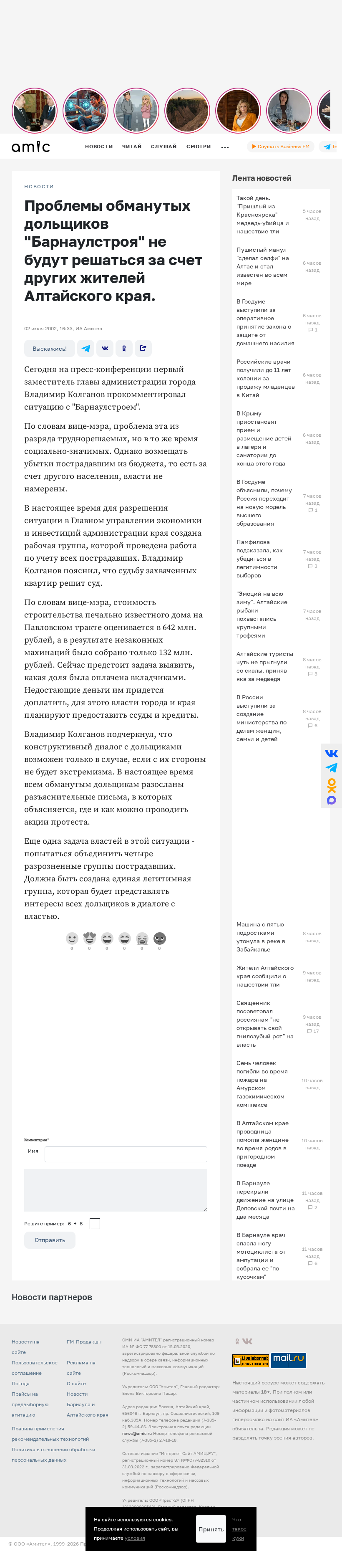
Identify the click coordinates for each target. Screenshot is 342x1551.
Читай (131, 146)
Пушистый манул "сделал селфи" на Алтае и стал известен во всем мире (262, 266)
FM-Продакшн (84, 1341)
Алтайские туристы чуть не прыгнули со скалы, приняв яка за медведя (264, 666)
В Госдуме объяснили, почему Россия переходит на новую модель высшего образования (264, 502)
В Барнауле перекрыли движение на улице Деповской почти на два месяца (265, 1199)
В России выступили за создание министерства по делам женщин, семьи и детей (261, 717)
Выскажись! (50, 348)
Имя (33, 1151)
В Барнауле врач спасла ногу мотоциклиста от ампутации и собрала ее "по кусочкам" (261, 1255)
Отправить (50, 1239)
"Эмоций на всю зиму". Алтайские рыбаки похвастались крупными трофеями (261, 614)
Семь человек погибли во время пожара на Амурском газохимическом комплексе (262, 1083)
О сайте (76, 1383)
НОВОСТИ (39, 187)
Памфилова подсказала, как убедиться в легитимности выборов (259, 558)
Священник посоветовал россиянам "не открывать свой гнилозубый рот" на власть (265, 1023)
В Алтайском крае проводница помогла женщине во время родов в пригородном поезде (262, 1143)
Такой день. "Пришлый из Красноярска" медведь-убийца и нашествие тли (262, 214)
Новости (99, 146)
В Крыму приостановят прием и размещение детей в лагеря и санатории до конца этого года (264, 438)
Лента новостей (262, 177)
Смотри (198, 146)
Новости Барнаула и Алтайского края (87, 1404)
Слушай (164, 146)
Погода (21, 1383)
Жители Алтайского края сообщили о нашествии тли (265, 976)
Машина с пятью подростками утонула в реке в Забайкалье (260, 937)
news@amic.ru (137, 1433)
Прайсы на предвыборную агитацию (30, 1404)
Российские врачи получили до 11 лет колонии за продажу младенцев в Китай (265, 378)
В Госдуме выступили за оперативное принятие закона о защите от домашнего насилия (265, 322)
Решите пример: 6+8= (56, 1223)
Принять (211, 1529)
